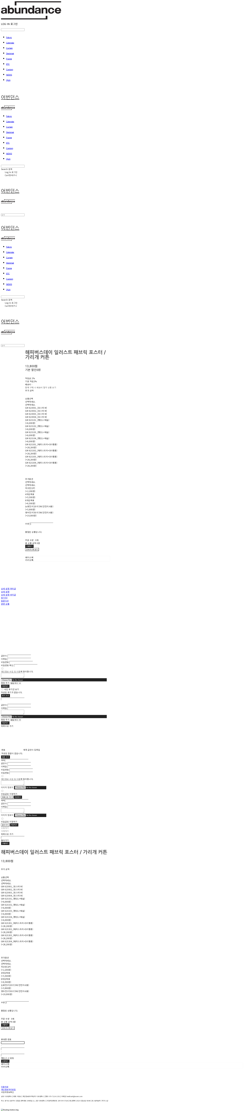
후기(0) (4, 597)
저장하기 (5, 686)
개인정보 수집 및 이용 (10, 671)
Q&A (8, 80)
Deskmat (10, 53)
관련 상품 (5, 603)
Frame (9, 59)
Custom (9, 69)
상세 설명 (5, 591)
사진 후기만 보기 (11, 689)
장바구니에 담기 (8, 1028)
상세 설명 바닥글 (8, 594)
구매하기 (5, 843)
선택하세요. (30, 401)
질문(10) (5, 600)
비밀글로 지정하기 (9, 793)
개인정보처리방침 (8, 1089)
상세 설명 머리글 (8, 588)
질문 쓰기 (5, 757)
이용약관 (4, 1086)
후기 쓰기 (5, 695)
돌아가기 (5, 825)
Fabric (9, 37)
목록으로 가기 (7, 797)
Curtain (9, 48)
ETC (8, 64)
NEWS (9, 75)
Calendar (10, 43)
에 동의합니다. (17, 671)
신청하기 (5, 1061)
